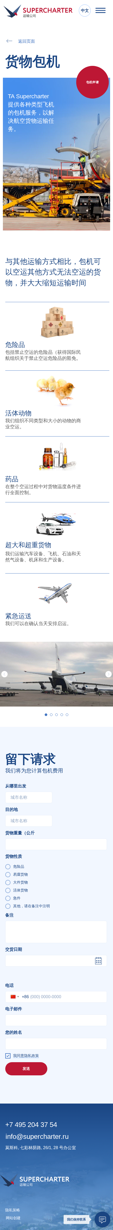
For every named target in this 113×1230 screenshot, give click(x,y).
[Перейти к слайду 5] (67, 714)
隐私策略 (12, 1210)
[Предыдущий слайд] (4, 674)
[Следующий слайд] (108, 674)
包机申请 (92, 82)
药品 (11, 479)
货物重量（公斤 (20, 833)
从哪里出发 (15, 786)
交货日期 (13, 949)
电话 (9, 985)
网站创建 (13, 1218)
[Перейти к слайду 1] (46, 714)
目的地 (11, 809)
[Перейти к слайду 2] (51, 714)
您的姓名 (13, 1032)
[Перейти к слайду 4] (61, 714)
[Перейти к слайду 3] (56, 714)
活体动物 (18, 413)
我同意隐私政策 (26, 1056)
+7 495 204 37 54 (31, 1125)
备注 (9, 915)
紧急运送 (18, 616)
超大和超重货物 (28, 544)
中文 (85, 10)
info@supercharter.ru (37, 1136)
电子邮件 (13, 1009)
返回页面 (26, 41)
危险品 (15, 344)
